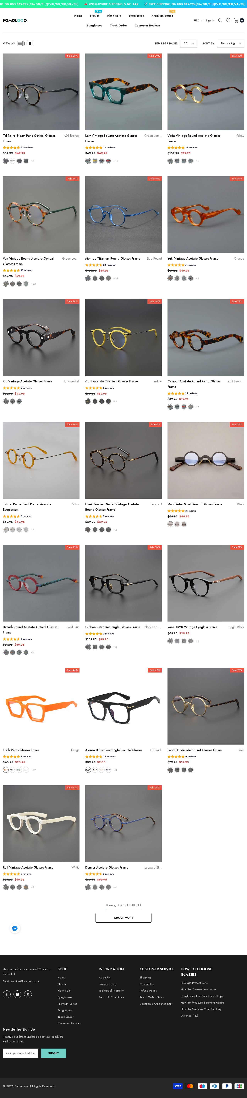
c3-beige (102, 770)
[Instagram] (17, 994)
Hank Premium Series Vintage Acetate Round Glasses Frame (123, 507)
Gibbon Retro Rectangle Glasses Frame (123, 627)
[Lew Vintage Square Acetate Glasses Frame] (123, 91)
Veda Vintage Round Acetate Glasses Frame (205, 138)
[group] (18, 148)
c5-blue (108, 770)
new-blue (102, 647)
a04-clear (26, 161)
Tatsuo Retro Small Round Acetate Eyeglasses (41, 507)
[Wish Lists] (228, 20)
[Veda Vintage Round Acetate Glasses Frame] (205, 91)
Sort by (208, 43)
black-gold (108, 529)
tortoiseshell (6, 401)
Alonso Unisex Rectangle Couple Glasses (123, 750)
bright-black (170, 641)
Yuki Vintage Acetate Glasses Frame (205, 258)
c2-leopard (95, 770)
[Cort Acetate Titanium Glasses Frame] (123, 337)
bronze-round (108, 278)
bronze (177, 770)
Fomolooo (21, 1086)
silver (184, 524)
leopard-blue (88, 887)
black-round (102, 278)
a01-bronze (6, 161)
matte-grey (191, 641)
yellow (95, 161)
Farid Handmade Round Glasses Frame (205, 750)
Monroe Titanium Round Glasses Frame (123, 258)
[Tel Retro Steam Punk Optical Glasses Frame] (41, 91)
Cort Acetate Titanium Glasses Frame (123, 381)
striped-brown (102, 529)
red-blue (6, 652)
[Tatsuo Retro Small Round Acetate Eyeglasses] (41, 460)
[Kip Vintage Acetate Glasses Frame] (41, 337)
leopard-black (95, 887)
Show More (123, 918)
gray (95, 401)
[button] (20, 43)
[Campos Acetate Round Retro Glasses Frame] (205, 337)
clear (26, 529)
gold (177, 524)
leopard (12, 284)
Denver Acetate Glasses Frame (123, 867)
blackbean (12, 770)
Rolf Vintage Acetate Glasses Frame (41, 867)
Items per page (165, 43)
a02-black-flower (12, 161)
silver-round (95, 278)
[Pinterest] (28, 994)
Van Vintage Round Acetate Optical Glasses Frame (41, 261)
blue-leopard (102, 161)
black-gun (184, 770)
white (26, 770)
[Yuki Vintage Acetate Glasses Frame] (205, 214)
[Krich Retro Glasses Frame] (41, 706)
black (184, 278)
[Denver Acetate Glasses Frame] (123, 823)
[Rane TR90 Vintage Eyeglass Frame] (205, 583)
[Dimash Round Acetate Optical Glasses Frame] (41, 583)
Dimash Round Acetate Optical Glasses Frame (41, 630)
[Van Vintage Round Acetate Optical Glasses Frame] (41, 214)
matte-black (95, 647)
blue (191, 161)
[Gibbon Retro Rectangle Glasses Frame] (123, 583)
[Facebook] (7, 994)
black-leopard (88, 647)
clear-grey (177, 641)
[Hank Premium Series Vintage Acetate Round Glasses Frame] (123, 460)
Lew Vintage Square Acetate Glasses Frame (123, 138)
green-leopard (88, 161)
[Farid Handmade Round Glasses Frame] (205, 706)
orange (170, 278)
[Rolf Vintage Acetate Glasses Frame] (41, 823)
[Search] (220, 20)
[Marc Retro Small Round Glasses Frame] (205, 460)
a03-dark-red (19, 161)
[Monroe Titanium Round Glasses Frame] (123, 214)
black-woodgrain (19, 401)
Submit (53, 1053)
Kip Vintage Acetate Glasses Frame (41, 381)
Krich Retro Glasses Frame (41, 750)
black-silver (108, 887)
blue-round (88, 278)
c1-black (88, 770)
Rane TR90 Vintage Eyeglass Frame (205, 627)
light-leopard (170, 407)
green (184, 161)
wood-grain (26, 284)
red (108, 161)
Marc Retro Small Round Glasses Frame (205, 504)
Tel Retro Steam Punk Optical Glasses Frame (41, 138)
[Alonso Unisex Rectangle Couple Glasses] (123, 706)
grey (191, 278)
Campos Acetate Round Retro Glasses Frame (205, 384)
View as (9, 43)
